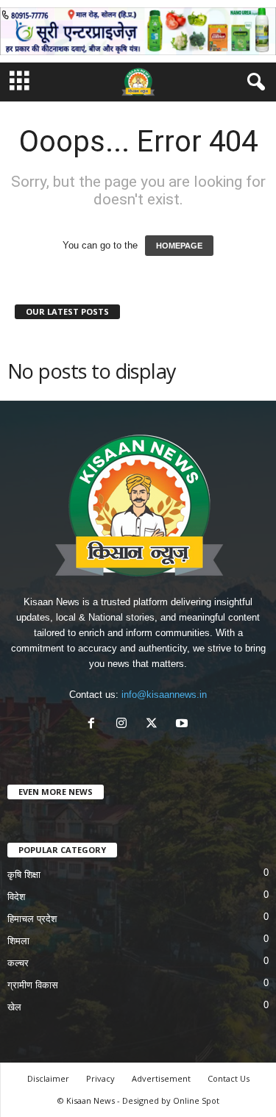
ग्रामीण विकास (32, 985)
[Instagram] (125, 724)
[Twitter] (155, 724)
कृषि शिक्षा (23, 874)
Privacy (100, 1078)
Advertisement (161, 1078)
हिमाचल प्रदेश (32, 918)
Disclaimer (48, 1078)
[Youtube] (183, 724)
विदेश (16, 896)
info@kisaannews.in (164, 694)
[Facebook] (94, 724)
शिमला (18, 940)
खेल (14, 1007)
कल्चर (18, 962)
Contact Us (229, 1078)
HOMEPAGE (179, 245)
